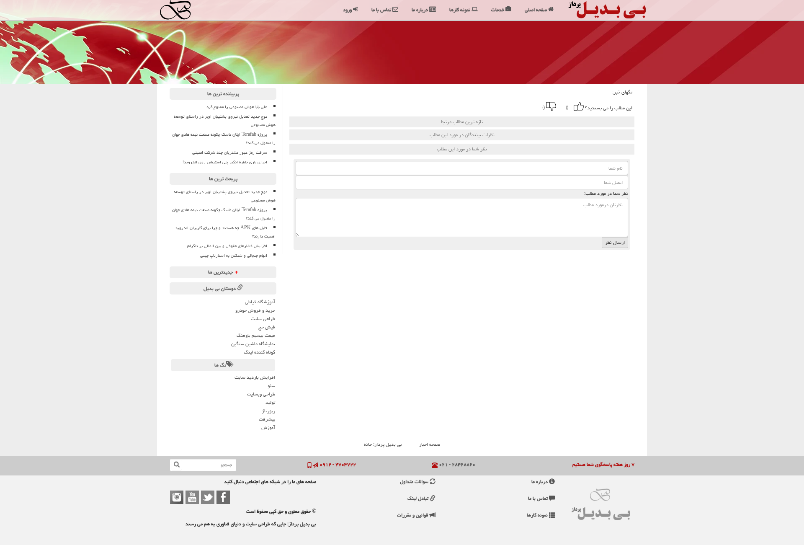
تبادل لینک (418, 498)
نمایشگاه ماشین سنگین (253, 344)
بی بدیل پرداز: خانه (383, 444)
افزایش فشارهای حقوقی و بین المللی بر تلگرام (227, 246)
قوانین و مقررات (413, 515)
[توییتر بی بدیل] (207, 497)
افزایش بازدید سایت (254, 377)
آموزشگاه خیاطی (260, 302)
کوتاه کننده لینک (259, 352)
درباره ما (540, 481)
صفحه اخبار (429, 444)
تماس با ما (538, 498)
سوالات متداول (415, 481)
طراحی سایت (263, 318)
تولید (270, 402)
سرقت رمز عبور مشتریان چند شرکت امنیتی (229, 152)
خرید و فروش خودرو (255, 310)
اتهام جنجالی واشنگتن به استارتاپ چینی (233, 255)
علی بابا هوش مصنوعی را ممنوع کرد (236, 107)
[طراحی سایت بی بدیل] (183, 10)
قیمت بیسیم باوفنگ (256, 335)
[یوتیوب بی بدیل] (192, 497)
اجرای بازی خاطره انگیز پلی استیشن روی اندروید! (225, 162)
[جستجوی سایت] (177, 465)
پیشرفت (267, 419)
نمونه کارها (538, 515)
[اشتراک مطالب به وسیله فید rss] (429, 106)
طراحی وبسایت (261, 394)
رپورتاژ (268, 411)
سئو (271, 385)
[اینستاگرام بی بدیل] (176, 497)
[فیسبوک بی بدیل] (223, 497)
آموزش (268, 427)
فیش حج (266, 327)
